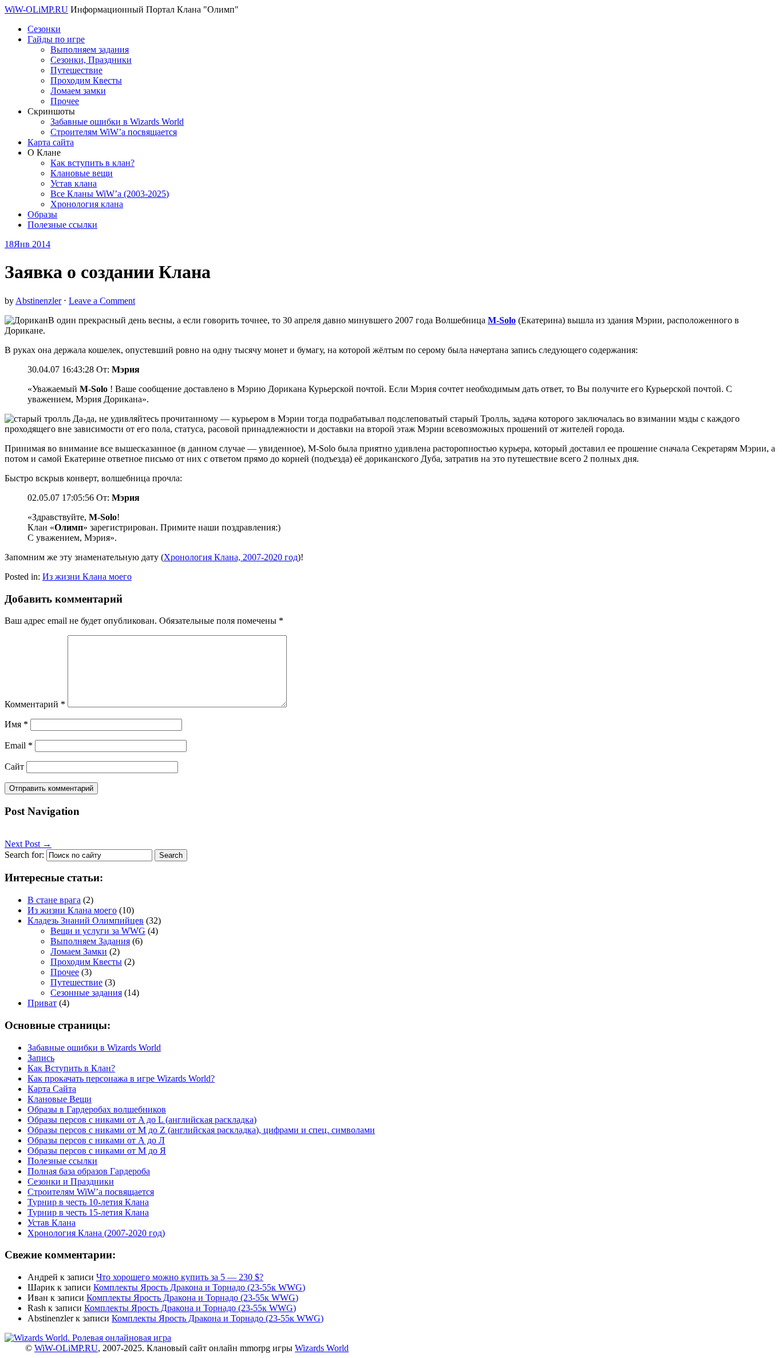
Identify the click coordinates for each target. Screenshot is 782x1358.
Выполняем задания (89, 49)
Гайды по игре (56, 39)
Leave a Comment (102, 301)
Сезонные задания (86, 992)
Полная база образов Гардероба (88, 1171)
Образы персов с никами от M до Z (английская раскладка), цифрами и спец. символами (201, 1130)
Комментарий (35, 704)
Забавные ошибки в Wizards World (117, 121)
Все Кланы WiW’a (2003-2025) (109, 194)
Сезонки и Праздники (70, 1181)
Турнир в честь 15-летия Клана (88, 1212)
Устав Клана (51, 1223)
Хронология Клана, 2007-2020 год (231, 557)
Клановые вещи (81, 173)
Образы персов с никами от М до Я (96, 1150)
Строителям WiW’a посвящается (113, 132)
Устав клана (73, 183)
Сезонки (44, 29)
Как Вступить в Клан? (71, 1068)
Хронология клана (86, 204)
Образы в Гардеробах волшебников (96, 1109)
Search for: (24, 855)
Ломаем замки (78, 91)
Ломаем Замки (78, 951)
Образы (42, 214)
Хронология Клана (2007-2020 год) (96, 1233)
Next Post (28, 844)
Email (19, 745)
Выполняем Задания (90, 941)
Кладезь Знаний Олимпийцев (85, 920)
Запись (40, 1058)
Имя (16, 724)
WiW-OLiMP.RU (36, 9)
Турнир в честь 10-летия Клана (88, 1202)
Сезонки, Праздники (91, 60)
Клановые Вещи (59, 1099)
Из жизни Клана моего (87, 576)
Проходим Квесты (86, 80)
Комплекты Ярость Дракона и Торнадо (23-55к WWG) (199, 1287)
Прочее (64, 101)
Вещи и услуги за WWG (97, 931)
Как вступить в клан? (92, 163)
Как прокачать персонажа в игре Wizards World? (121, 1078)
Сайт (14, 766)
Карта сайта (50, 142)
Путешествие (76, 70)
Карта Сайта (51, 1089)
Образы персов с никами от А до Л (96, 1140)
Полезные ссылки (62, 224)
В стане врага (54, 900)
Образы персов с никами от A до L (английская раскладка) (141, 1120)
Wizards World (322, 1348)
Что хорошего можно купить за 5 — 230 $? (179, 1277)
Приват (42, 1003)
